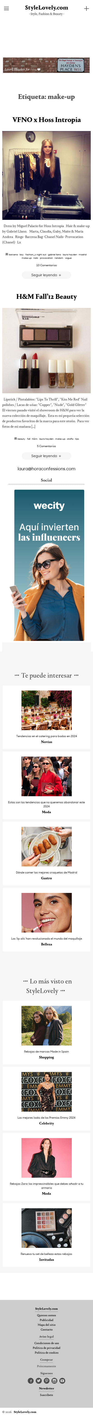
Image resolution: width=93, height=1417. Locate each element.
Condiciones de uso (46, 1343)
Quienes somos (46, 1315)
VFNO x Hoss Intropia (46, 120)
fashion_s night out (36, 254)
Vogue (68, 257)
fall (28, 438)
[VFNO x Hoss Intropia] (46, 175)
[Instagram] (54, 1381)
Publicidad (46, 1320)
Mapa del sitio (47, 1325)
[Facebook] (30, 1381)
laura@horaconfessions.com (46, 468)
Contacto (47, 1329)
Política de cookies (46, 1353)
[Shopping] (46, 1044)
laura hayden (70, 254)
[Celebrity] (46, 1110)
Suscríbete (46, 1395)
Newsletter (46, 1388)
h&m (34, 438)
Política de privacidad (46, 1348)
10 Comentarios (46, 265)
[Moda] (46, 795)
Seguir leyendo (44, 274)
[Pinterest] (46, 1381)
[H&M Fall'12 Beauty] (46, 350)
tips (77, 438)
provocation (46, 257)
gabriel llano (54, 254)
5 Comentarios (46, 446)
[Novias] (46, 729)
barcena (13, 254)
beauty (21, 438)
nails (35, 257)
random (59, 257)
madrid (82, 254)
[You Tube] (62, 1381)
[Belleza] (46, 931)
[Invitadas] (46, 1247)
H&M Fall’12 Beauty (46, 297)
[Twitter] (38, 1381)
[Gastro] (46, 865)
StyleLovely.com (46, 8)
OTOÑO (70, 438)
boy (22, 254)
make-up (27, 257)
